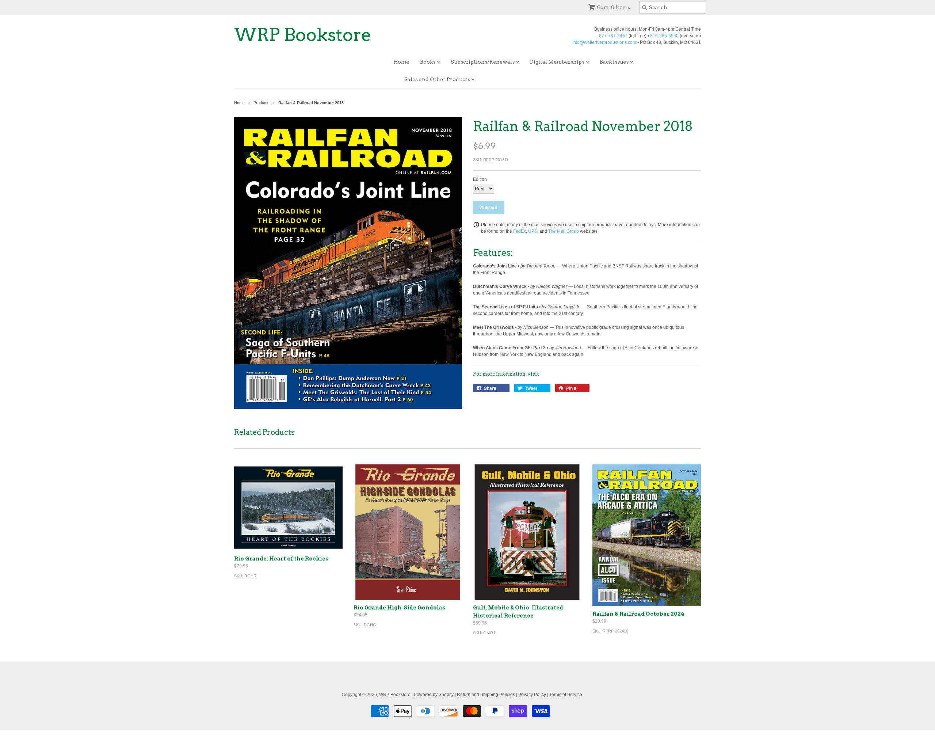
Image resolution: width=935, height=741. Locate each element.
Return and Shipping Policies (486, 694)
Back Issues (615, 62)
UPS (532, 231)
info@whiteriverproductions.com (604, 42)
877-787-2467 (613, 35)
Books (428, 62)
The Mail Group (563, 231)
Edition (480, 179)
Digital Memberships (557, 62)
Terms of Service (565, 694)
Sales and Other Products (437, 79)
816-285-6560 (664, 35)
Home (401, 62)
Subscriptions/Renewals (483, 62)
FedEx (519, 231)
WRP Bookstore (302, 34)
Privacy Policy (532, 694)
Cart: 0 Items (613, 7)
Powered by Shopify (434, 694)
